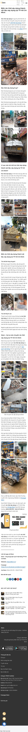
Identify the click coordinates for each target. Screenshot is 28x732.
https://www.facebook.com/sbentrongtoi (13, 567)
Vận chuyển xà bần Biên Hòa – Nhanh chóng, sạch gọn (14, 593)
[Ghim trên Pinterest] (18, 579)
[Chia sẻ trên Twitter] (12, 579)
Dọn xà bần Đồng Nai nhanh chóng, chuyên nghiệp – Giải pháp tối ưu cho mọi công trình (16, 613)
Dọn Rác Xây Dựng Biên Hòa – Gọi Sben (15, 603)
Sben (21, 29)
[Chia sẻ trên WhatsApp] (7, 579)
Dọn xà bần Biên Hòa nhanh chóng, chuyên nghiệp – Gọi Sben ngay (15, 607)
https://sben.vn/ (11, 562)
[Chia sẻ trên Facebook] (10, 579)
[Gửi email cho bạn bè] (15, 579)
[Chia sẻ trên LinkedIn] (20, 579)
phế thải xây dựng (15, 23)
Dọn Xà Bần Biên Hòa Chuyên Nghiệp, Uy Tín (13, 598)
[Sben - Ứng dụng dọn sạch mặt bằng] (3, 3)
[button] (26, 2)
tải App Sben (11, 507)
